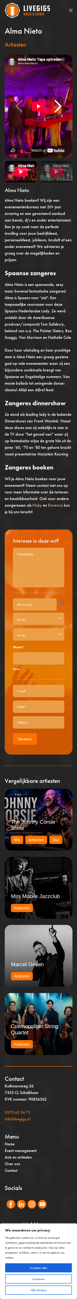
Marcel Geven (27, 964)
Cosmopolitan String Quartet (34, 1029)
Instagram (29, 1210)
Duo (56, 840)
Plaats (16, 669)
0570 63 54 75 (17, 1112)
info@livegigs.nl (17, 1119)
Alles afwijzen (39, 1290)
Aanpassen (38, 1279)
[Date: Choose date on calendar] (61, 603)
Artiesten (15, 45)
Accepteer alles (38, 1268)
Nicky (37, 505)
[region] (38, 1261)
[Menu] (70, 10)
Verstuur (25, 739)
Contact (11, 1170)
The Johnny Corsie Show (33, 825)
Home (10, 1144)
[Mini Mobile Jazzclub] (38, 888)
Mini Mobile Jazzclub (35, 896)
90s (17, 840)
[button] (58, 106)
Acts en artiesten (18, 1157)
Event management (21, 1150)
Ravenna (55, 505)
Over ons (12, 1163)
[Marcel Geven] (38, 956)
